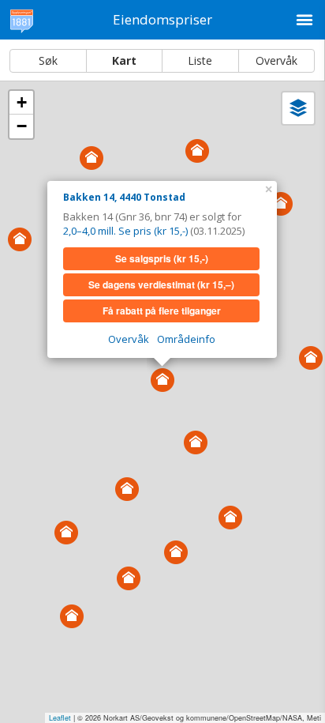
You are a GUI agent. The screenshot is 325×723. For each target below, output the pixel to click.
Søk (48, 60)
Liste (200, 60)
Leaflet (60, 718)
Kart (124, 60)
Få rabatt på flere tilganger (162, 310)
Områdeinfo (186, 339)
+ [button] (22, 102)
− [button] (22, 126)
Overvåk (276, 60)
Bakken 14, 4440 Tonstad (124, 197)
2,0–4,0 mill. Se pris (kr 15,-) (125, 231)
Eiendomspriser (162, 19)
